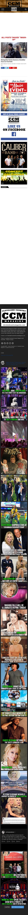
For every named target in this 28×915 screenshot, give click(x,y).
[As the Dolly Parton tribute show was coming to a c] (14, 380)
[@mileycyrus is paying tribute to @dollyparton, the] (14, 811)
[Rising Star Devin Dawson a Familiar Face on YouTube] (14, 57)
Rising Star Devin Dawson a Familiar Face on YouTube (13, 60)
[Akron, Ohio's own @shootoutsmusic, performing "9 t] (14, 434)
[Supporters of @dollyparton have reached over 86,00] (14, 784)
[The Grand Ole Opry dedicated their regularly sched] (14, 407)
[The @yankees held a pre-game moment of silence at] (14, 703)
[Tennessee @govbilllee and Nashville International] (14, 542)
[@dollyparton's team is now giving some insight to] (14, 757)
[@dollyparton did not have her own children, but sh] (14, 569)
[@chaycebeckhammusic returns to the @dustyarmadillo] (14, 730)
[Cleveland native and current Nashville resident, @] (14, 622)
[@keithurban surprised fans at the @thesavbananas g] (14, 515)
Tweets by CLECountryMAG (7, 355)
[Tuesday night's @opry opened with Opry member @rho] (14, 891)
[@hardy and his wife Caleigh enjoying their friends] (14, 488)
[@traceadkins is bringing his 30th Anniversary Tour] (14, 676)
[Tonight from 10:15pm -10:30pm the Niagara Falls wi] (14, 596)
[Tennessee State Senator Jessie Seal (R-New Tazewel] (14, 649)
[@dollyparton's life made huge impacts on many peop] (14, 838)
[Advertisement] (14, 23)
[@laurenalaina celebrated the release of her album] (14, 461)
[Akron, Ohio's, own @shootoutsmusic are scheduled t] (14, 864)
